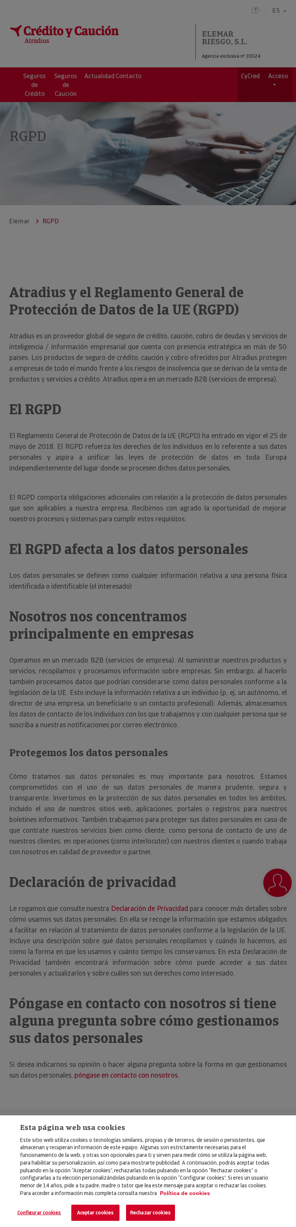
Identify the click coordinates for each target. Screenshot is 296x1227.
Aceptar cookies (95, 1212)
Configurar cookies (39, 1212)
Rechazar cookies (150, 1212)
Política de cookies (185, 1193)
